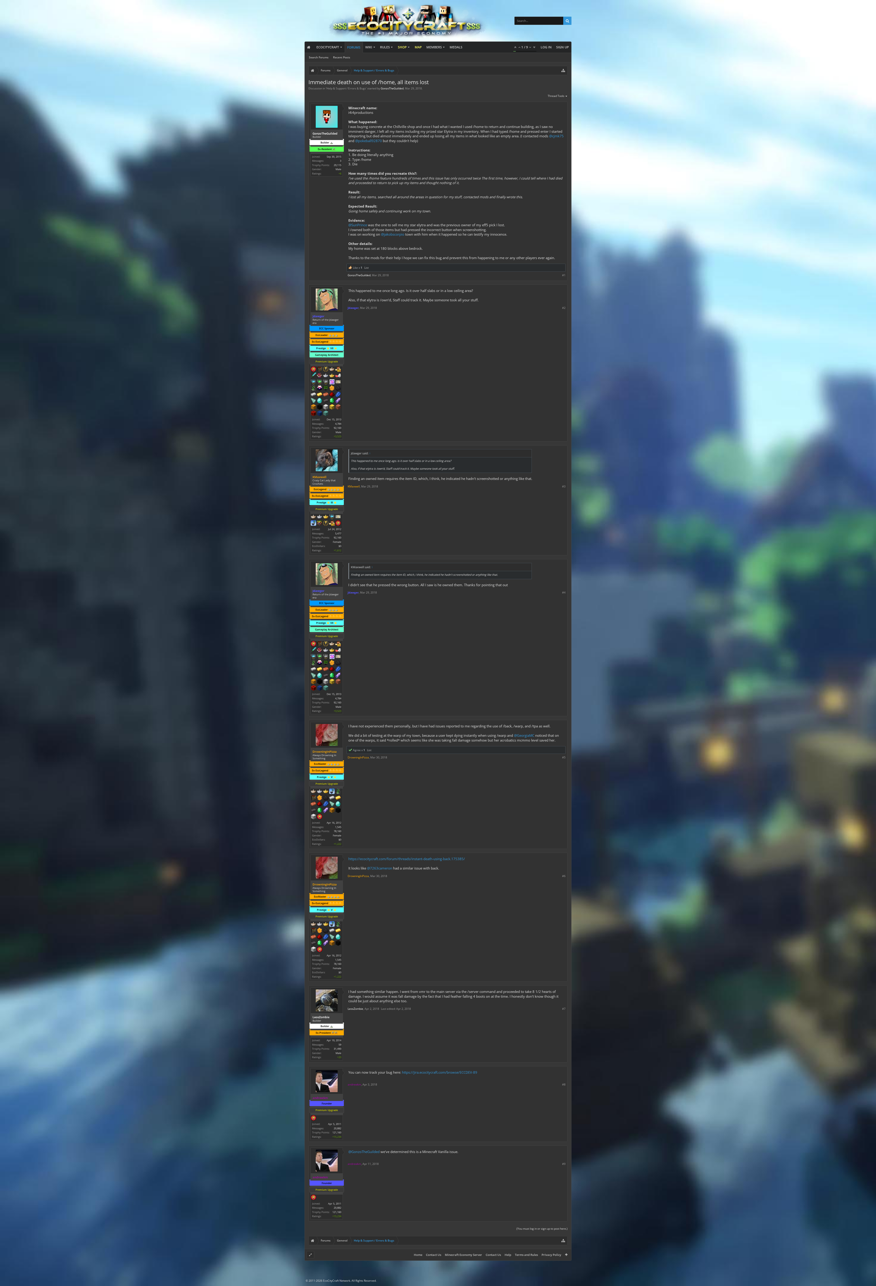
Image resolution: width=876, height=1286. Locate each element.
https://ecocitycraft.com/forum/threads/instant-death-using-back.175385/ (406, 858)
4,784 (338, 423)
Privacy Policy (551, 1255)
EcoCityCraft (327, 47)
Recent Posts (341, 57)
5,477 (338, 533)
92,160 (337, 428)
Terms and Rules (526, 1255)
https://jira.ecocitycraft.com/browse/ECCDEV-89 (439, 1072)
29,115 (337, 165)
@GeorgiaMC (524, 735)
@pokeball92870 (368, 140)
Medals (456, 47)
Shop (402, 47)
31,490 (337, 1048)
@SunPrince (357, 225)
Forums (353, 47)
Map (418, 47)
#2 (564, 308)
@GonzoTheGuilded (364, 1151)
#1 (564, 275)
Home (418, 1255)
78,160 (337, 831)
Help (508, 1255)
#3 (564, 486)
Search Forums (318, 57)
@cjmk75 (556, 136)
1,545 (338, 827)
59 (340, 1044)
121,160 (336, 1132)
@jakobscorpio (392, 234)
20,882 (337, 1128)
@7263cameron (379, 868)
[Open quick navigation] (563, 70)
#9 (564, 1164)
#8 (564, 1084)
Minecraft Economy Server (463, 1255)
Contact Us (433, 1255)
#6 (564, 876)
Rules (385, 47)
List (366, 268)
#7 (564, 1008)
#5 (564, 757)
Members (434, 47)
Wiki (368, 47)
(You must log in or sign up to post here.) (542, 1229)
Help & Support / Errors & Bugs (346, 88)
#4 (564, 592)
